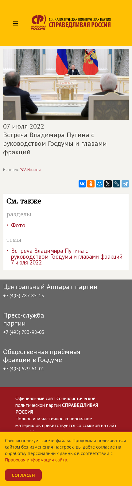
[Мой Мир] (99, 183)
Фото (18, 225)
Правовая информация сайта (36, 460)
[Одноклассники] (91, 183)
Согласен (23, 475)
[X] (108, 183)
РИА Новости (30, 170)
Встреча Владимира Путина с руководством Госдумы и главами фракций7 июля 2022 (66, 256)
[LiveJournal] (116, 183)
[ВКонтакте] (82, 183)
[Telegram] (125, 183)
